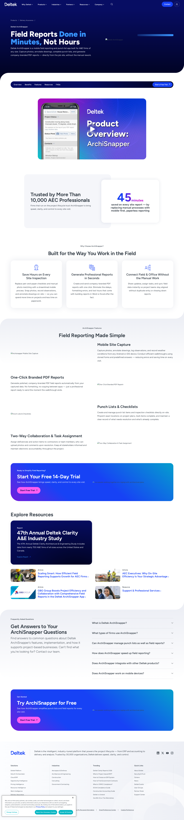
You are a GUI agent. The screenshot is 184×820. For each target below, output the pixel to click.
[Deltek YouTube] (167, 753)
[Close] (72, 797)
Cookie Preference (127, 810)
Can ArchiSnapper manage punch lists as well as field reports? (128, 643)
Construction (56, 777)
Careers (137, 777)
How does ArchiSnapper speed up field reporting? (121, 653)
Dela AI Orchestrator (18, 774)
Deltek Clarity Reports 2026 (102, 770)
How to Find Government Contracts (105, 781)
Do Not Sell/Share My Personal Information (79, 810)
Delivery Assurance (26, 20)
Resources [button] (85, 5)
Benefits (28, 84)
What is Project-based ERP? (102, 774)
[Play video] (92, 128)
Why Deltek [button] (27, 5)
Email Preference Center (107, 810)
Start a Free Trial (161, 85)
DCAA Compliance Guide (101, 788)
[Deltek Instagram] (172, 753)
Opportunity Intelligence (19, 781)
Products (14, 20)
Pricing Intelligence (17, 784)
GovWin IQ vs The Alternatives (103, 798)
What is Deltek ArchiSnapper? (109, 622)
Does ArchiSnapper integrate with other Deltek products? (125, 663)
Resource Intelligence (18, 788)
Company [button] (99, 5)
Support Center (139, 794)
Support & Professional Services (141, 590)
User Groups (138, 788)
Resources (49, 84)
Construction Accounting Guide (104, 791)
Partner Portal (139, 791)
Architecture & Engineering (61, 774)
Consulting (55, 781)
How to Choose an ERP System (103, 777)
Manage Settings (11, 812)
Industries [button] (56, 5)
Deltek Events (139, 784)
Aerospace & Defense (59, 770)
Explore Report (22, 557)
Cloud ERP (14, 777)
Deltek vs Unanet (99, 794)
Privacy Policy (40, 807)
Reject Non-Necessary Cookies (46, 812)
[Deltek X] (162, 753)
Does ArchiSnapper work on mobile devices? (118, 673)
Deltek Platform (16, 770)
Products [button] (42, 5)
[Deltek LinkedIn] (158, 753)
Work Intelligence (17, 791)
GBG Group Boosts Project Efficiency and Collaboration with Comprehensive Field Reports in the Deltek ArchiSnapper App (62, 593)
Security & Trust (139, 774)
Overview (18, 84)
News (136, 781)
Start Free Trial (27, 490)
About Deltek (138, 770)
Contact (167, 4)
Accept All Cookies (66, 812)
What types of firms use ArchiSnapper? (115, 633)
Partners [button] (70, 5)
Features (37, 84)
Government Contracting (60, 784)
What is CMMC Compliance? (103, 784)
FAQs (58, 84)
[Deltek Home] (11, 4)
